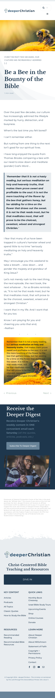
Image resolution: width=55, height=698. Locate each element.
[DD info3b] (27, 552)
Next (46, 393)
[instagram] (34, 667)
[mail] (43, 667)
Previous (11, 393)
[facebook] (29, 667)
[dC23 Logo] (19, 9)
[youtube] (39, 667)
